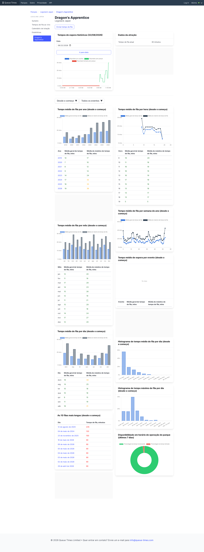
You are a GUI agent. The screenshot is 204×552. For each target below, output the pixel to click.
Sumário (35, 21)
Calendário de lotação (41, 28)
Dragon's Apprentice (39, 38)
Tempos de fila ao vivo (41, 25)
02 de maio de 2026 (66, 462)
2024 (60, 180)
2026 (60, 188)
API (50, 3)
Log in (186, 3)
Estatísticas (36, 32)
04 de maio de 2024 (66, 431)
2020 (60, 162)
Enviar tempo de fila (65, 27)
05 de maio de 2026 (66, 449)
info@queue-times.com (141, 540)
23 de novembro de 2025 (68, 436)
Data (58, 41)
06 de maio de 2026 (66, 444)
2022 (60, 171)
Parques (24, 3)
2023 (60, 175)
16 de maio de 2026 (66, 440)
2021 (60, 167)
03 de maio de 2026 (66, 457)
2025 (60, 184)
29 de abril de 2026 (66, 466)
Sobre (32, 3)
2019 (60, 158)
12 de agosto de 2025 (67, 427)
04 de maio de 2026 (66, 453)
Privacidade (42, 3)
